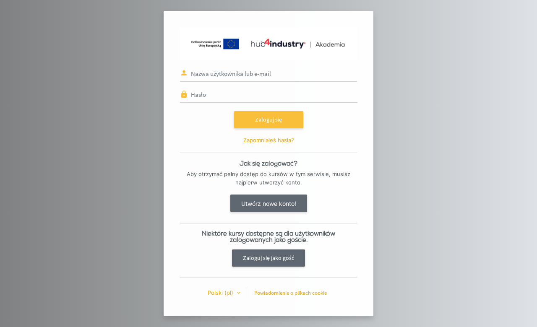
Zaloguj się (268, 119)
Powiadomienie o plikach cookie (290, 292)
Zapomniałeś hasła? (268, 140)
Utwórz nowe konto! (268, 203)
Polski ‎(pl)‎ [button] (221, 292)
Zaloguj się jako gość (268, 258)
